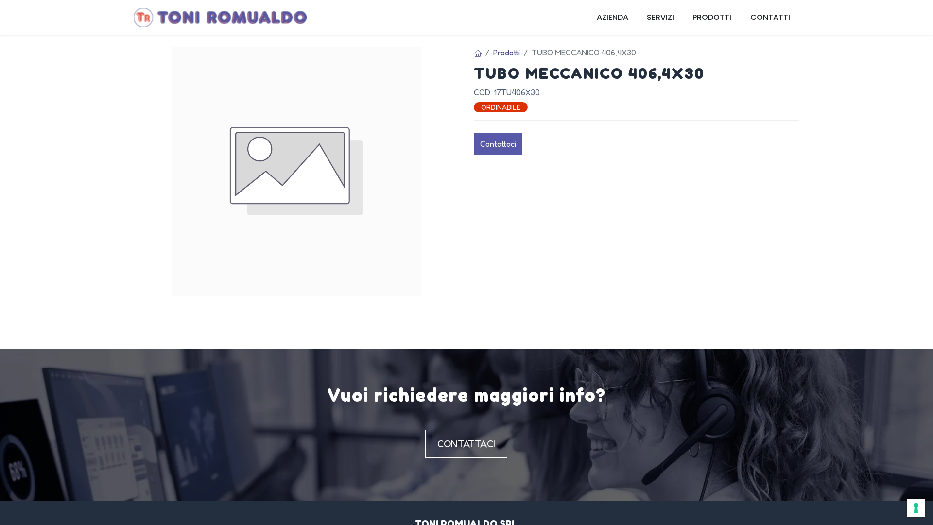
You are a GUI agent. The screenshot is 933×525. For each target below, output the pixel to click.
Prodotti (506, 52)
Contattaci (498, 144)
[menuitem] (612, 17)
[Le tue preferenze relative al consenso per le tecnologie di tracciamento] (916, 508)
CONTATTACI (466, 444)
